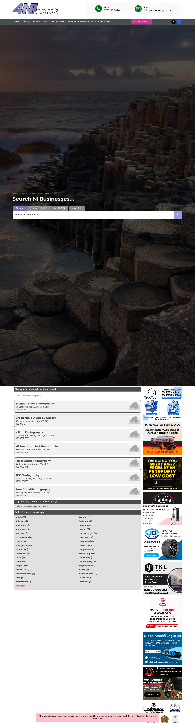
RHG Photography (28, 475)
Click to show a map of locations (32, 506)
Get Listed (71, 21)
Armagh (83, 517)
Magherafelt (85, 565)
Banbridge (21, 529)
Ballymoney (22, 525)
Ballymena (84, 521)
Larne (18, 557)
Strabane (84, 581)
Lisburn (19, 561)
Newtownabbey (24, 573)
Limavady (84, 557)
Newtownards (86, 573)
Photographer (36, 396)
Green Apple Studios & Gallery (36, 418)
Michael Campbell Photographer (38, 446)
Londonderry (85, 561)
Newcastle (21, 569)
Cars (45, 21)
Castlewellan (22, 537)
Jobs (51, 21)
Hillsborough (85, 553)
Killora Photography (29, 432)
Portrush (83, 577)
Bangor (82, 529)
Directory (26, 21)
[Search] (178, 215)
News (93, 21)
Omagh (19, 577)
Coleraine (84, 537)
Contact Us (83, 21)
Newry (82, 569)
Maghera (20, 565)
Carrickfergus (86, 533)
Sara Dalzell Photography (33, 489)
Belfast (19, 533)
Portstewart (22, 581)
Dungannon (85, 549)
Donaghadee (22, 545)
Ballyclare (21, 521)
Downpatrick (85, 545)
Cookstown (21, 541)
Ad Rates (60, 21)
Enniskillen (21, 553)
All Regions (21, 586)
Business (25, 396)
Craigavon (84, 541)
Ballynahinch (85, 525)
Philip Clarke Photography (33, 461)
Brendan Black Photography (35, 403)
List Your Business (141, 21)
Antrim (19, 517)
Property (36, 21)
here (143, 716)
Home (16, 21)
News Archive (104, 21)
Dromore (20, 549)
